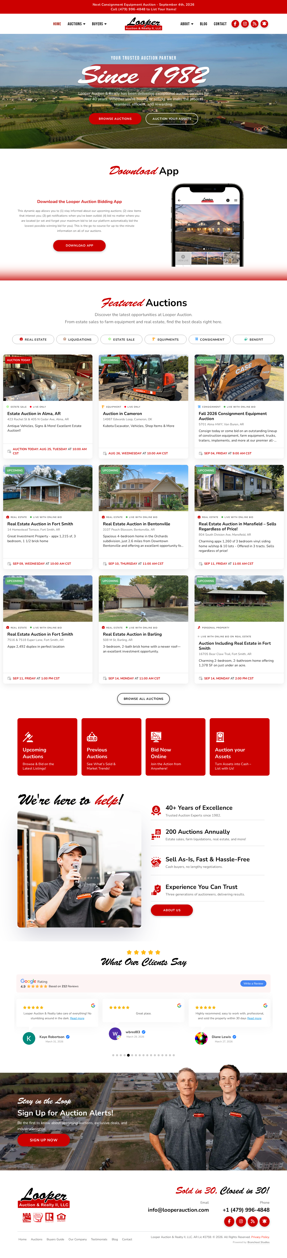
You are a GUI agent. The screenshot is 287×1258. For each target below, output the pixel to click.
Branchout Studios (259, 1242)
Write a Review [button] (253, 983)
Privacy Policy (260, 1237)
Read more (83, 1018)
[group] (57, 1025)
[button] (113, 1055)
